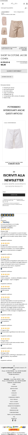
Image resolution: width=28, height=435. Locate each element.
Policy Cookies (14, 401)
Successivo (9, 227)
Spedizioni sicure (14, 410)
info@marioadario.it (14, 374)
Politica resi (14, 408)
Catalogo (14, 393)
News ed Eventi (14, 388)
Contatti (14, 395)
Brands (14, 391)
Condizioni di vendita (14, 397)
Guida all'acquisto (14, 403)
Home (15, 12)
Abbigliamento (20, 12)
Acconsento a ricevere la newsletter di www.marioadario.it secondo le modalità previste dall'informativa (12, 204)
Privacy (15, 200)
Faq (14, 416)
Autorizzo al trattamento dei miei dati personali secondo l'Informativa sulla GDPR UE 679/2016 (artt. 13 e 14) (13, 200)
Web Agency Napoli (22, 434)
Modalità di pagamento (14, 406)
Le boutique (14, 386)
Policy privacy (14, 399)
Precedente (3, 227)
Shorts (2, 13)
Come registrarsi (14, 412)
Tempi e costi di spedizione (14, 414)
